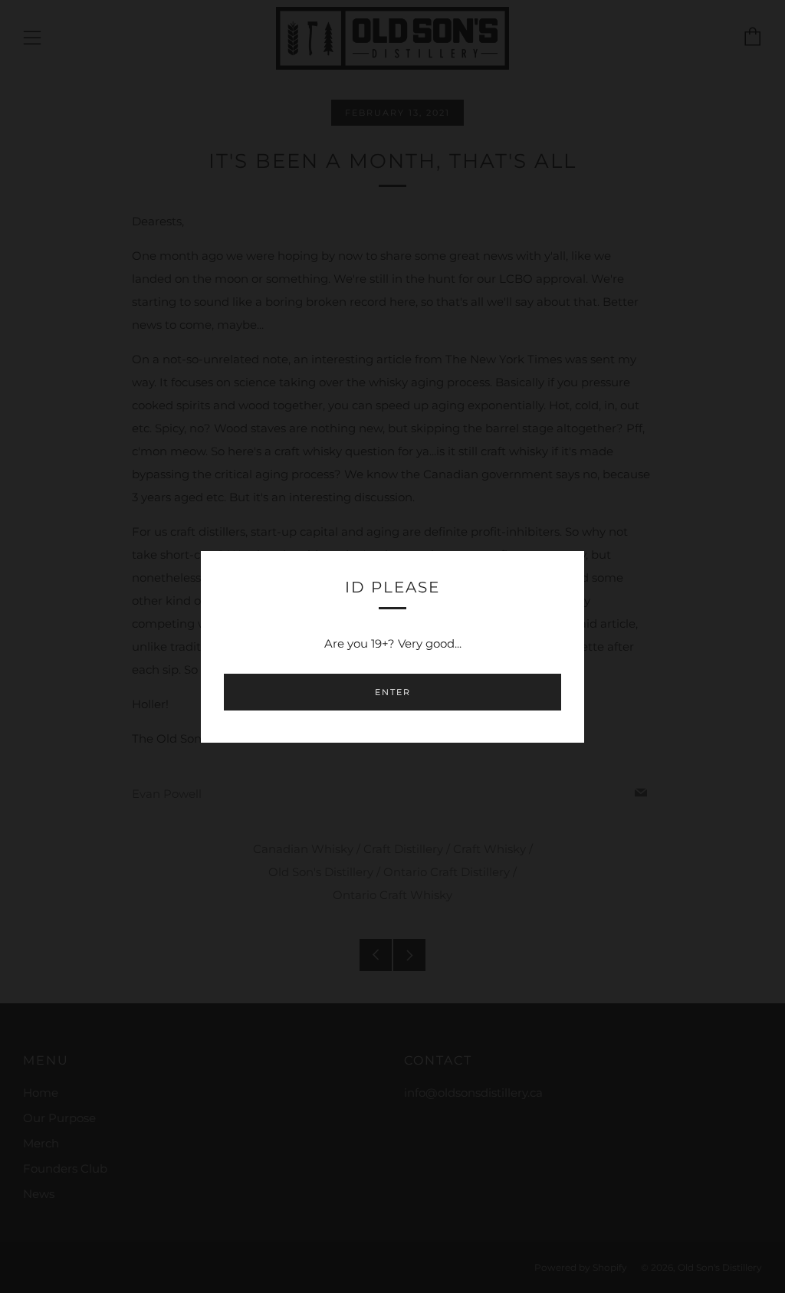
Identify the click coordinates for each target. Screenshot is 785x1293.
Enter (393, 692)
